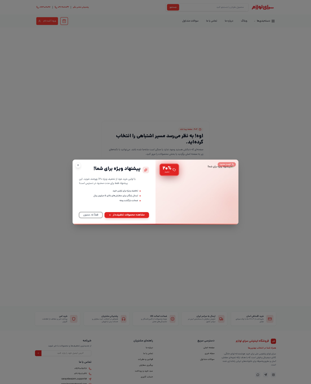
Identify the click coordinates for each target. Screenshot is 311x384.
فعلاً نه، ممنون (90, 215)
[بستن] (78, 165)
